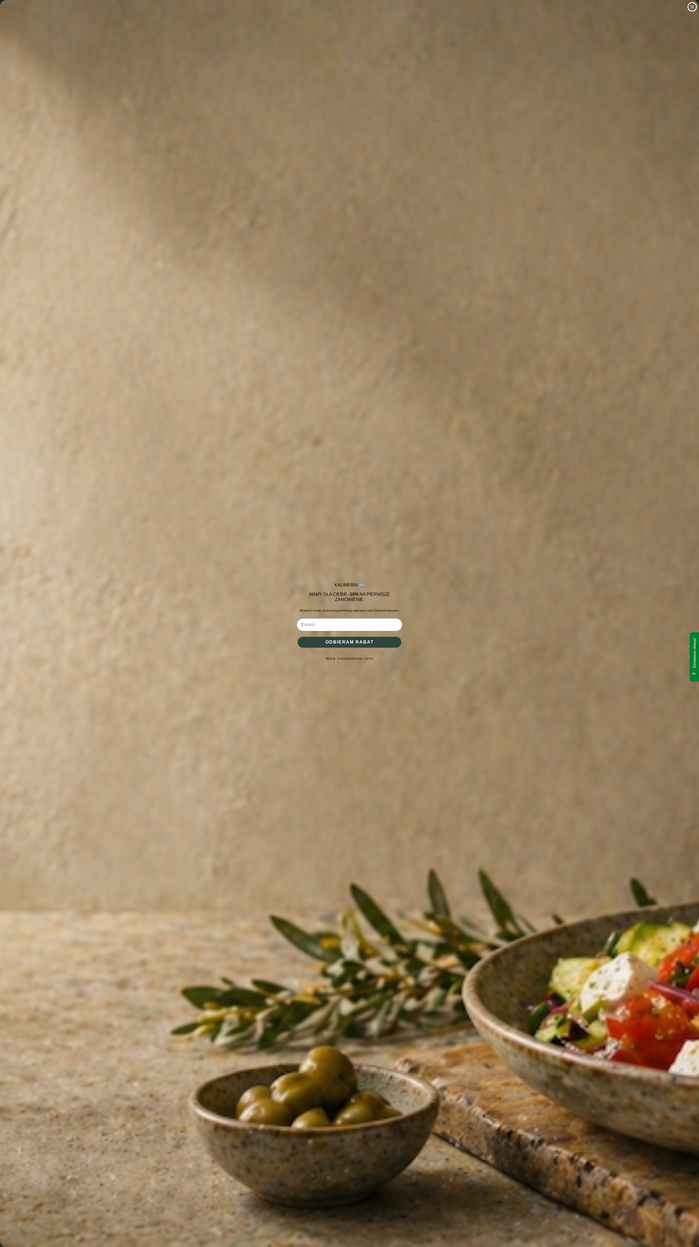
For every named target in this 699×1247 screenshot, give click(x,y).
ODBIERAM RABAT (349, 642)
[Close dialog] (692, 7)
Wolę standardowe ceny (349, 658)
